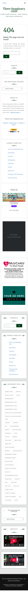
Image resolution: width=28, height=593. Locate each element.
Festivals (8, 433)
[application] (14, 541)
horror (14, 436)
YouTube (11, 163)
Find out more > (15, 112)
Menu (5, 3)
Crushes (15, 422)
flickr (7, 436)
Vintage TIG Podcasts (15, 174)
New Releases (17, 450)
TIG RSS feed (12, 178)
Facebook (11, 153)
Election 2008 (16, 429)
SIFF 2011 (7, 486)
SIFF (6, 482)
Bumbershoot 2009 (11, 409)
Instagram (11, 160)
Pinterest (11, 170)
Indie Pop (8, 443)
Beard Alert (9, 391)
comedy (7, 422)
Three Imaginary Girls (14, 10)
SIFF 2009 (13, 482)
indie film (17, 440)
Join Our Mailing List (15, 149)
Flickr (10, 167)
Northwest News (10, 457)
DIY (6, 426)
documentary (14, 426)
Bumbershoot (9, 398)
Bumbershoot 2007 (11, 402)
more (14, 124)
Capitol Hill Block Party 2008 (13, 418)
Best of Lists (9, 395)
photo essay (9, 461)
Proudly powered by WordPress (13, 584)
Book (18, 395)
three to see (9, 489)
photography (9, 464)
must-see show (9, 447)
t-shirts (21, 123)
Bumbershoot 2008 (11, 405)
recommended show (11, 475)
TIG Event (8, 500)
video (16, 500)
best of (18, 391)
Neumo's (7, 450)
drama (7, 429)
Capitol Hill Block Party (13, 412)
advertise (13, 123)
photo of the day (10, 468)
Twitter (10, 156)
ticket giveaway (10, 493)
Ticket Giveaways (10, 496)
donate (5, 123)
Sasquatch (8, 479)
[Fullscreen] (22, 545)
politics (7, 472)
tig (20, 496)
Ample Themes (17, 586)
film (15, 433)
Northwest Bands (10, 454)
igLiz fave (8, 440)
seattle (17, 479)
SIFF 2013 (16, 486)
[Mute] (20, 545)
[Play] (5, 545)
